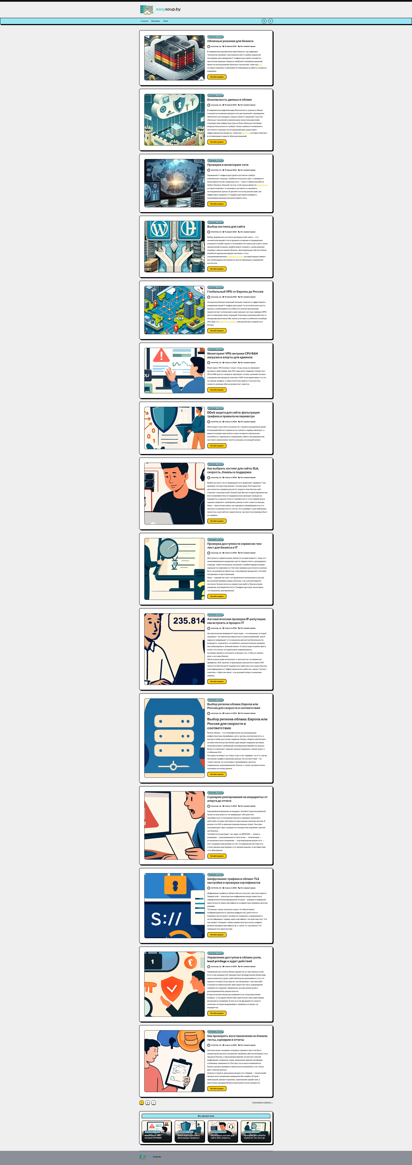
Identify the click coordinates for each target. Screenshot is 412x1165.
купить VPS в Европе (228, 322)
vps (260, 65)
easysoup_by (216, 46)
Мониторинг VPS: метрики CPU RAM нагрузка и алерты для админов (232, 355)
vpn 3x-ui (246, 133)
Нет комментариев (247, 46)
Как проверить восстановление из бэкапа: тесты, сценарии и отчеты (237, 1037)
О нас (165, 21)
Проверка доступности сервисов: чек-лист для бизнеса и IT (234, 545)
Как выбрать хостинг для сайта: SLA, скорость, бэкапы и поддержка (233, 470)
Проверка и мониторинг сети (227, 165)
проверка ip (262, 185)
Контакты (155, 21)
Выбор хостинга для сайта (226, 226)
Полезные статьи (215, 37)
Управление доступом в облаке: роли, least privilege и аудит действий (234, 959)
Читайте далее (216, 77)
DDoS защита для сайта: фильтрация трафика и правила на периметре (233, 414)
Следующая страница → (262, 1102)
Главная (144, 21)
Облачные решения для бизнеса (230, 41)
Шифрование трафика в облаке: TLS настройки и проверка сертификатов (233, 880)
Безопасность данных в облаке (229, 99)
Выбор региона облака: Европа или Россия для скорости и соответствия (233, 706)
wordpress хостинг (235, 256)
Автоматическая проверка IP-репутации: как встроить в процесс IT (236, 621)
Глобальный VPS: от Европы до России (235, 291)
